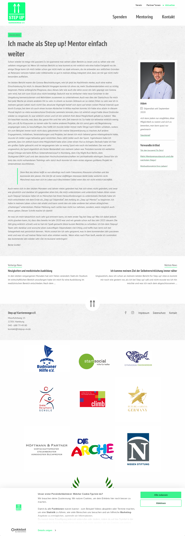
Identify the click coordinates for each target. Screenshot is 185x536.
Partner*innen (154, 5)
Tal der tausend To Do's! (152, 150)
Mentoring (144, 17)
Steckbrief (145, 135)
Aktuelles (170, 5)
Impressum (143, 313)
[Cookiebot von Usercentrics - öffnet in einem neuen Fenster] (18, 530)
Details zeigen (45, 530)
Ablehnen (161, 503)
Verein (139, 5)
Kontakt (168, 17)
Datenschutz (159, 313)
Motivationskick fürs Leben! (154, 166)
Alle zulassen (161, 495)
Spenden (120, 17)
